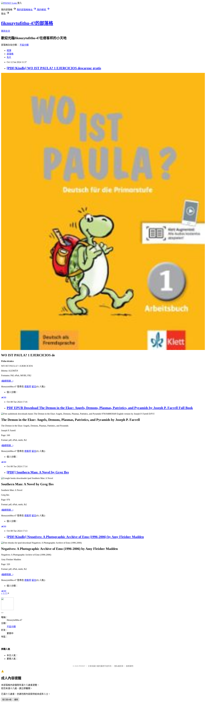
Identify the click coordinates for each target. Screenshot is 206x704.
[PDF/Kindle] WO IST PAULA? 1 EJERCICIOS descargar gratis (54, 68)
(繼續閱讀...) (7, 381)
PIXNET (82, 666)
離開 (16, 700)
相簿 (9, 50)
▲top (3, 397)
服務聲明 (129, 666)
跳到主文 (5, 31)
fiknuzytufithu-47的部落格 (27, 23)
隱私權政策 (118, 666)
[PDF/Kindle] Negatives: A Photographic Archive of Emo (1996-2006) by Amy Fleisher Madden (75, 537)
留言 (34, 386)
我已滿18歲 (6, 700)
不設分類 (24, 45)
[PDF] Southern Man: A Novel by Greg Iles (38, 472)
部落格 (10, 54)
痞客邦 (27, 386)
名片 (9, 57)
